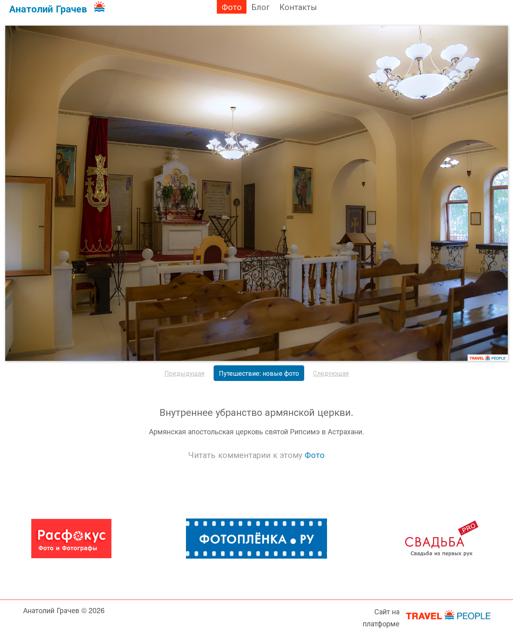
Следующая (331, 373)
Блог (260, 6)
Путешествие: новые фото (259, 373)
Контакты (298, 6)
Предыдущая (184, 373)
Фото (232, 6)
